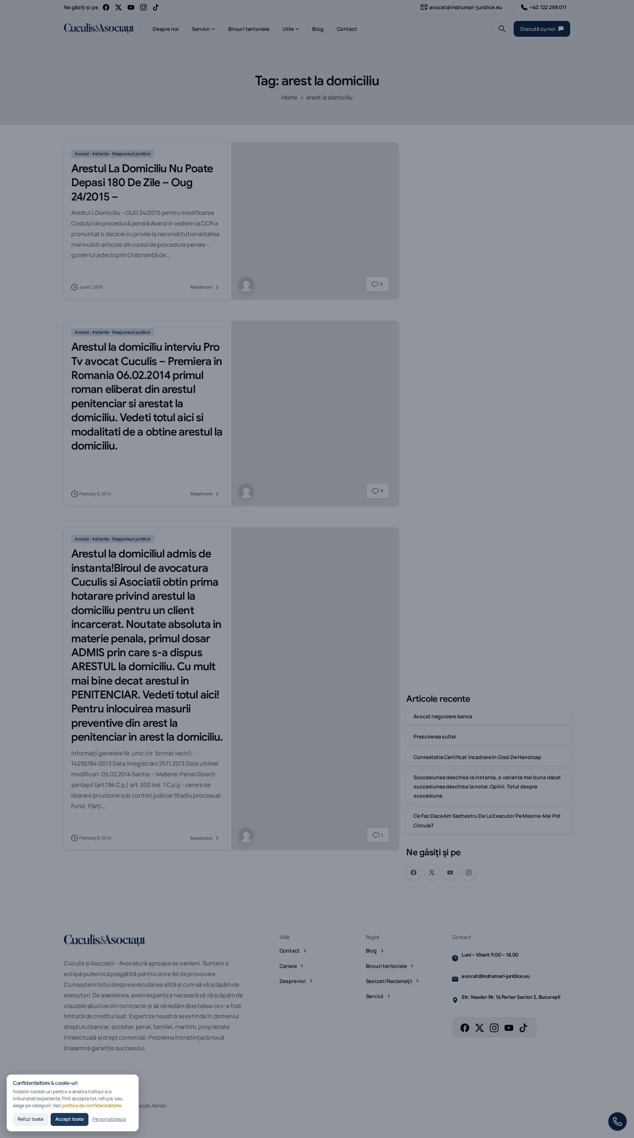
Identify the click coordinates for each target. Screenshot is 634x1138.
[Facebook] (106, 7)
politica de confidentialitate (91, 1105)
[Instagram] (143, 7)
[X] (118, 7)
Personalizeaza (109, 1119)
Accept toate (69, 1119)
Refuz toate (30, 1119)
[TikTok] (156, 7)
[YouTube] (131, 7)
